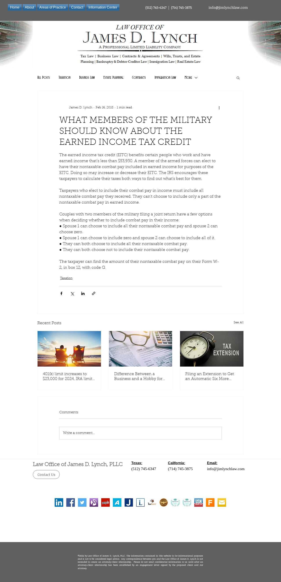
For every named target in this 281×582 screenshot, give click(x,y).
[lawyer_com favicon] (140, 502)
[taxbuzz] (152, 502)
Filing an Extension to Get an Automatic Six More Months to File (209, 376)
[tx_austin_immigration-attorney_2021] (187, 502)
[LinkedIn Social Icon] (59, 502)
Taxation (64, 77)
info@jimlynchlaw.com (228, 7)
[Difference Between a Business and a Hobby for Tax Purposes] (140, 349)
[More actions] (219, 107)
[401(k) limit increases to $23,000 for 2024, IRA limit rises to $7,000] (69, 349)
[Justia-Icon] (128, 502)
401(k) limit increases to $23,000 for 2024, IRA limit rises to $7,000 (67, 376)
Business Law (87, 77)
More (188, 77)
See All (239, 322)
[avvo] (117, 502)
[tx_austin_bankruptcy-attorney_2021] (175, 502)
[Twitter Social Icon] (82, 502)
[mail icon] (222, 502)
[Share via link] (94, 293)
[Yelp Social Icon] (105, 502)
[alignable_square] (94, 502)
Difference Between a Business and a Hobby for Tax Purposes (138, 376)
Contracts (139, 77)
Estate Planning (113, 77)
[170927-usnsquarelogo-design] (198, 502)
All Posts (43, 77)
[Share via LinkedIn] (83, 293)
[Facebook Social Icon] (70, 502)
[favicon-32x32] (210, 502)
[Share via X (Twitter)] (72, 293)
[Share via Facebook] (61, 293)
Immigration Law (165, 77)
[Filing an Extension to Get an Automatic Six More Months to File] (211, 349)
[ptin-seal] (163, 502)
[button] (238, 77)
